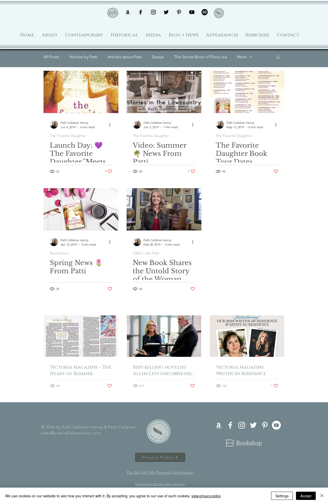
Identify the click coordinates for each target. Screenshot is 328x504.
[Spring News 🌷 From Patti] (81, 209)
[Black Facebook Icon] (140, 12)
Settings (282, 495)
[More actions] (111, 125)
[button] (277, 57)
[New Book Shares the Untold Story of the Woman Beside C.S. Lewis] (164, 209)
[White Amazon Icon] (218, 425)
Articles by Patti (83, 56)
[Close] (322, 496)
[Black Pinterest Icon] (179, 12)
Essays (158, 56)
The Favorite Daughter (68, 136)
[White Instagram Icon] (241, 425)
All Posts (51, 56)
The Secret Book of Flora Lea (200, 56)
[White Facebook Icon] (230, 425)
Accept (305, 495)
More (242, 56)
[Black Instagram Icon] (153, 12)
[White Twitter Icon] (253, 425)
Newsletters (59, 253)
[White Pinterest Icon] (264, 425)
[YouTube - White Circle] (276, 425)
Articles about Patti (125, 56)
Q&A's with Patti (146, 253)
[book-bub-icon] (204, 12)
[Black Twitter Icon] (166, 12)
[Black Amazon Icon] (128, 12)
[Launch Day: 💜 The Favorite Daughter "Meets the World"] (81, 92)
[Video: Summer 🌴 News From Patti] (164, 92)
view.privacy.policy (206, 495)
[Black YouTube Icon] (192, 12)
